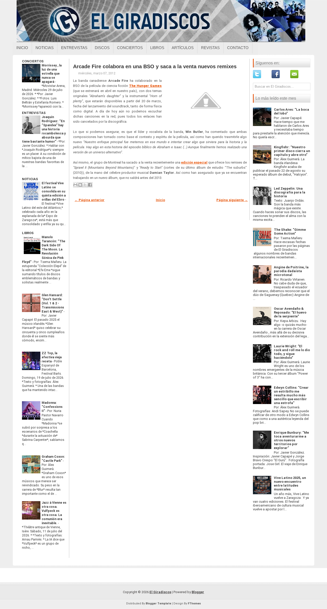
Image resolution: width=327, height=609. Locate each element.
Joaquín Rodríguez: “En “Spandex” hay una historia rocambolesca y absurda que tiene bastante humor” (44, 129)
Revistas (210, 47)
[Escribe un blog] (80, 184)
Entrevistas (74, 47)
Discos (102, 47)
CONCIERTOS (33, 61)
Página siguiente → (232, 200)
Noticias (45, 47)
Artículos (183, 47)
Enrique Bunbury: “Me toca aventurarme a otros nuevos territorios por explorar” (291, 440)
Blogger (198, 592)
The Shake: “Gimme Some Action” (290, 231)
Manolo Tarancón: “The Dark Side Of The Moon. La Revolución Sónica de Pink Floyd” (43, 249)
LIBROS (28, 233)
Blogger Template (158, 603)
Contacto (238, 47)
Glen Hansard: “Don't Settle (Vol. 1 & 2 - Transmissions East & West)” (53, 303)
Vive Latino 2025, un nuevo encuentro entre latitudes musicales (290, 483)
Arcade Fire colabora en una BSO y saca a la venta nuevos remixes (155, 66)
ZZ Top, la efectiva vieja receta (52, 357)
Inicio (22, 47)
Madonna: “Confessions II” (52, 407)
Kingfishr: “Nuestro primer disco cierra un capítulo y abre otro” (292, 151)
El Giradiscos (160, 592)
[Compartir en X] (85, 184)
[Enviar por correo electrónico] (75, 184)
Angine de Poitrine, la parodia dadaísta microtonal (291, 271)
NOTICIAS (30, 179)
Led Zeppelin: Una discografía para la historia (289, 192)
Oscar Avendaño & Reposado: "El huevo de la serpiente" (290, 312)
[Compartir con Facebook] (89, 184)
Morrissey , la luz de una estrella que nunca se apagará (52, 74)
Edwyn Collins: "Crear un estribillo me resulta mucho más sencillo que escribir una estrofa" (291, 395)
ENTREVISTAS (34, 113)
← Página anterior (89, 200)
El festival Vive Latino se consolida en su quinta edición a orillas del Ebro (54, 191)
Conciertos (130, 47)
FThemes (194, 603)
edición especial (194, 162)
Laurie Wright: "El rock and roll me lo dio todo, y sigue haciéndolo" (292, 352)
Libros (157, 47)
